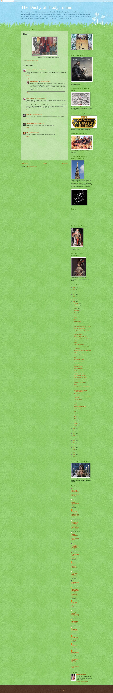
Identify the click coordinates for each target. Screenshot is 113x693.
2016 (74, 435)
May (75, 416)
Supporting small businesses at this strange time (83, 339)
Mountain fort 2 (77, 393)
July (75, 411)
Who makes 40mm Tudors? (79, 355)
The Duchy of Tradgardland (46, 7)
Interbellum (74, 629)
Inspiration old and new (79, 361)
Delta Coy (28, 114)
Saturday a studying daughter (80, 406)
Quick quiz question (78, 334)
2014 (74, 440)
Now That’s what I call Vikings (80, 377)
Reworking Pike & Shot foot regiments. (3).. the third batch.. (75, 493)
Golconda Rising (75, 652)
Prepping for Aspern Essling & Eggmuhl (75, 538)
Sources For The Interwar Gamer (74, 631)
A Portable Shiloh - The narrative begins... (75, 505)
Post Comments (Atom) (32, 166)
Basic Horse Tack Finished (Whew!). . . (75, 515)
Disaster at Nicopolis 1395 (74, 576)
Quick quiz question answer (79, 328)
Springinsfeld (29, 123)
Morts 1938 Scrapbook (74, 603)
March (75, 421)
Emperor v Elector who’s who (80, 336)
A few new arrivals (78, 399)
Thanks (75, 317)
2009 (74, 452)
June (75, 414)
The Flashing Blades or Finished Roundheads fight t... (80, 390)
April (75, 418)
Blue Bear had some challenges (74, 623)
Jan (74, 319)
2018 (74, 431)
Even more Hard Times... (79, 373)
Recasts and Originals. (78, 368)
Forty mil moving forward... (80, 324)
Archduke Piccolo (73, 501)
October (76, 308)
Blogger (63, 690)
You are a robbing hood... (79, 359)
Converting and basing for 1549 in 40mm (82, 350)
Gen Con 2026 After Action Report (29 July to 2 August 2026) (75, 526)
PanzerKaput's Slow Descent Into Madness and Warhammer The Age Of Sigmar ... (75, 594)
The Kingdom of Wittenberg (75, 545)
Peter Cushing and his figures (80, 375)
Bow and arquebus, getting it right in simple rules (81, 347)
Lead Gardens (74, 646)
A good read (76, 402)
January (76, 425)
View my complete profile (82, 681)
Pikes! (75, 357)
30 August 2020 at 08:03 (40, 70)
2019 (74, 428)
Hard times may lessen (78, 370)
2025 (74, 289)
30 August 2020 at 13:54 (36, 114)
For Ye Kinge (74, 490)
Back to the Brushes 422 (74, 567)
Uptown (75, 314)
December (76, 303)
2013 (74, 442)
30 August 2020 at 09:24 (40, 98)
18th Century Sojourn (74, 573)
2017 (74, 433)
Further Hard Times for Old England (81, 380)
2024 (74, 292)
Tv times (75, 352)
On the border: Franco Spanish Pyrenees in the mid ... (82, 396)
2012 (74, 445)
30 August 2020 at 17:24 (38, 123)
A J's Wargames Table (75, 555)
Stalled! (75, 342)
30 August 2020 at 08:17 (45, 81)
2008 (74, 454)
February (76, 423)
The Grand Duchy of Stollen (75, 512)
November (76, 305)
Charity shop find (77, 321)
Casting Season (74, 647)
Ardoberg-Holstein (73, 612)
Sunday (75, 404)
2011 (74, 447)
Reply (27, 75)
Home (45, 163)
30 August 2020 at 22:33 (34, 132)
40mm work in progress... (79, 344)
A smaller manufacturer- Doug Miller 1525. (82, 331)
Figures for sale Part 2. (74, 605)
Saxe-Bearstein (74, 621)
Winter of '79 (74, 637)
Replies (29, 78)
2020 (74, 301)
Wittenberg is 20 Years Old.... (74, 548)
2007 (74, 456)
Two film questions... (78, 364)
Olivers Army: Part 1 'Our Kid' (75, 639)
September (76, 310)
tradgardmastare (34, 81)
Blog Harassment (75, 653)
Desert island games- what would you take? (82, 387)
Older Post (65, 163)
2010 (74, 449)
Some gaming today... (78, 366)
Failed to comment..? (73, 557)
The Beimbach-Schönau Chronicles (74, 661)
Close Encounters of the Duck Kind (75, 615)
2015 (74, 438)
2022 (74, 296)
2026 (74, 287)
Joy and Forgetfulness (74, 535)
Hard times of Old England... (80, 382)
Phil (27, 132)
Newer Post (24, 163)
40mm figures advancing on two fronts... (82, 326)
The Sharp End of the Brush (74, 523)
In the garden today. (78, 408)
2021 (74, 299)
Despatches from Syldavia (75, 583)
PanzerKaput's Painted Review (75, 590)
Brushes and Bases (74, 564)
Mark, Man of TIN (30, 70)
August (75, 312)
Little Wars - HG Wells (75, 666)
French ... (76, 384)
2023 (74, 294)
